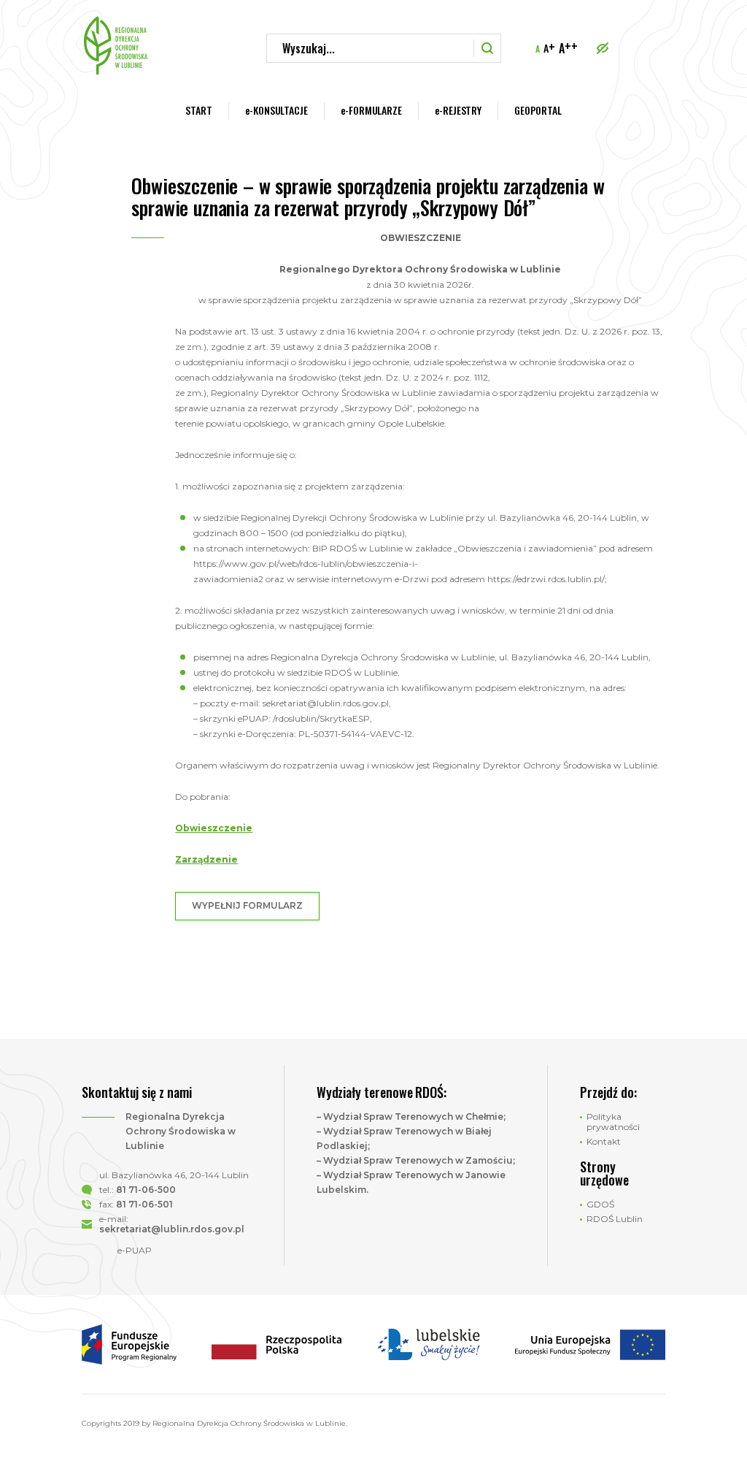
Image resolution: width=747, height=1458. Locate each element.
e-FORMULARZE (371, 110)
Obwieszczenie (213, 827)
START (198, 110)
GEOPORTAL (538, 110)
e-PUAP (134, 1250)
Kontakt (604, 1142)
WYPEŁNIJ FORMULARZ (247, 905)
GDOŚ (600, 1204)
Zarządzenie (206, 859)
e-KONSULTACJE (276, 110)
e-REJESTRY (458, 110)
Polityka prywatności (613, 1122)
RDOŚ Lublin (615, 1219)
